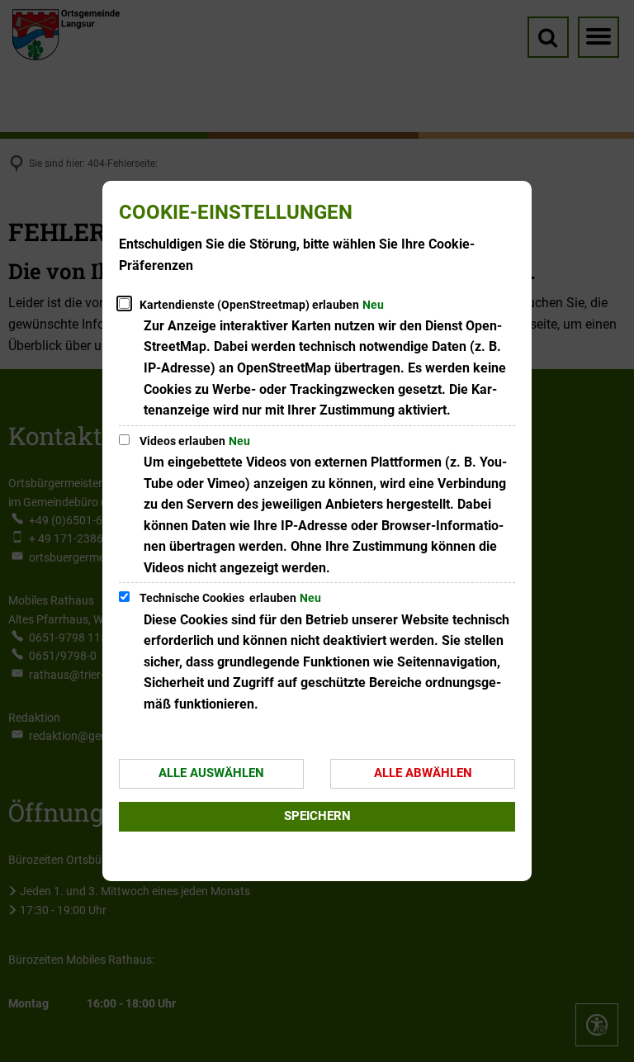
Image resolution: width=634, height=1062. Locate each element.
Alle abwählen (423, 773)
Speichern (317, 815)
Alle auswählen (211, 773)
